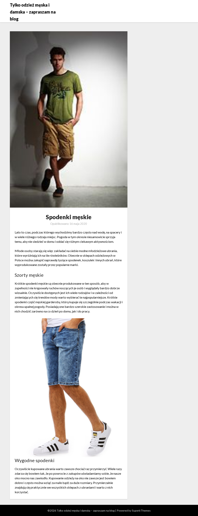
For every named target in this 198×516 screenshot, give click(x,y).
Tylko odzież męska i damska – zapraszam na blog (33, 11)
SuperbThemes (141, 510)
